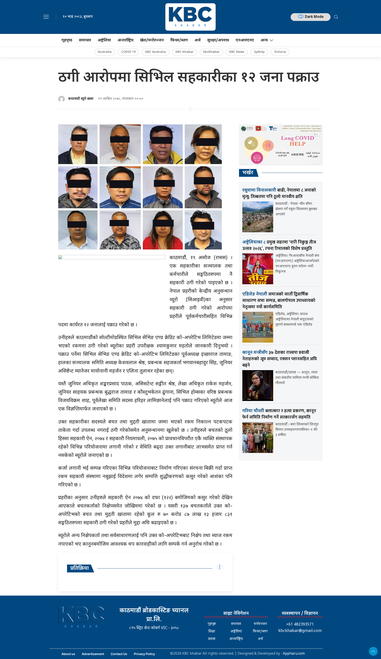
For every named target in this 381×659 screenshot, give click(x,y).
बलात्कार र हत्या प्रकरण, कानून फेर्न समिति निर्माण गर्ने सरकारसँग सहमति (279, 414)
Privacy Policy (144, 654)
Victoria (280, 52)
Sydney (259, 52)
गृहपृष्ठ (212, 624)
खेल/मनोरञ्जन (152, 40)
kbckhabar (211, 52)
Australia (105, 52)
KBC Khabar (185, 52)
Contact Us (119, 654)
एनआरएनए (245, 40)
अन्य (264, 40)
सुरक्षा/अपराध (218, 40)
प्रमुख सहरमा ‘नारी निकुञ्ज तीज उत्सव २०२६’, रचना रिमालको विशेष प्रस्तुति (279, 245)
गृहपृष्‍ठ (67, 40)
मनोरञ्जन (260, 624)
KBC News (236, 52)
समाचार (85, 40)
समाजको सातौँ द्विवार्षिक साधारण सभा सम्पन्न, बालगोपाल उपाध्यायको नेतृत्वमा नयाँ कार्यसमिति (278, 300)
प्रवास (211, 639)
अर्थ (197, 40)
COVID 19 (128, 52)
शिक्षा (211, 631)
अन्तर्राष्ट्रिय (125, 40)
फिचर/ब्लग (179, 40)
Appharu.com (294, 654)
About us (68, 654)
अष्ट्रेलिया (104, 40)
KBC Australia (155, 52)
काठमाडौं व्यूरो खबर (80, 99)
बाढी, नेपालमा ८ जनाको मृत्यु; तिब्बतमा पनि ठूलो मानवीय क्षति (279, 193)
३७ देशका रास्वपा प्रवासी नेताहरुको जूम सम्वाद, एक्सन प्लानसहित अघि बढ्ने (279, 359)
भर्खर (247, 172)
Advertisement (93, 654)
